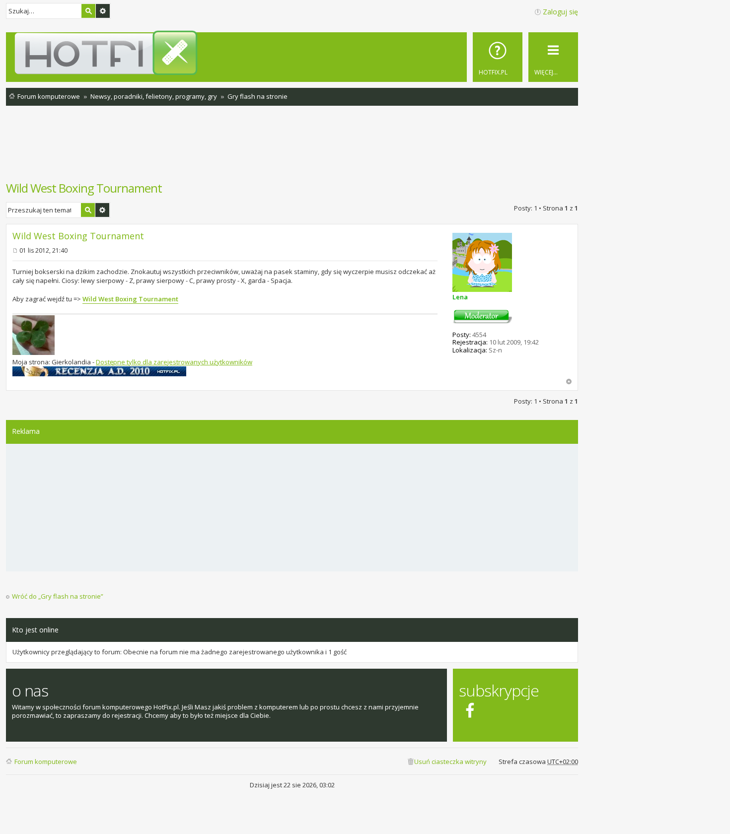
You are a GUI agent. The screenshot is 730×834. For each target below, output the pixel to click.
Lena (460, 296)
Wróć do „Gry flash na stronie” (57, 596)
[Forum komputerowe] (293, 52)
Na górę (569, 381)
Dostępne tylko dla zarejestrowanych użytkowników (174, 361)
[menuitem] (497, 57)
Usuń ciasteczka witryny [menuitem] (450, 761)
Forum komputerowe (45, 761)
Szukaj (88, 11)
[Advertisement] (292, 148)
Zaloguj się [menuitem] (560, 11)
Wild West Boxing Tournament (84, 188)
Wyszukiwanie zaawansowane (103, 11)
